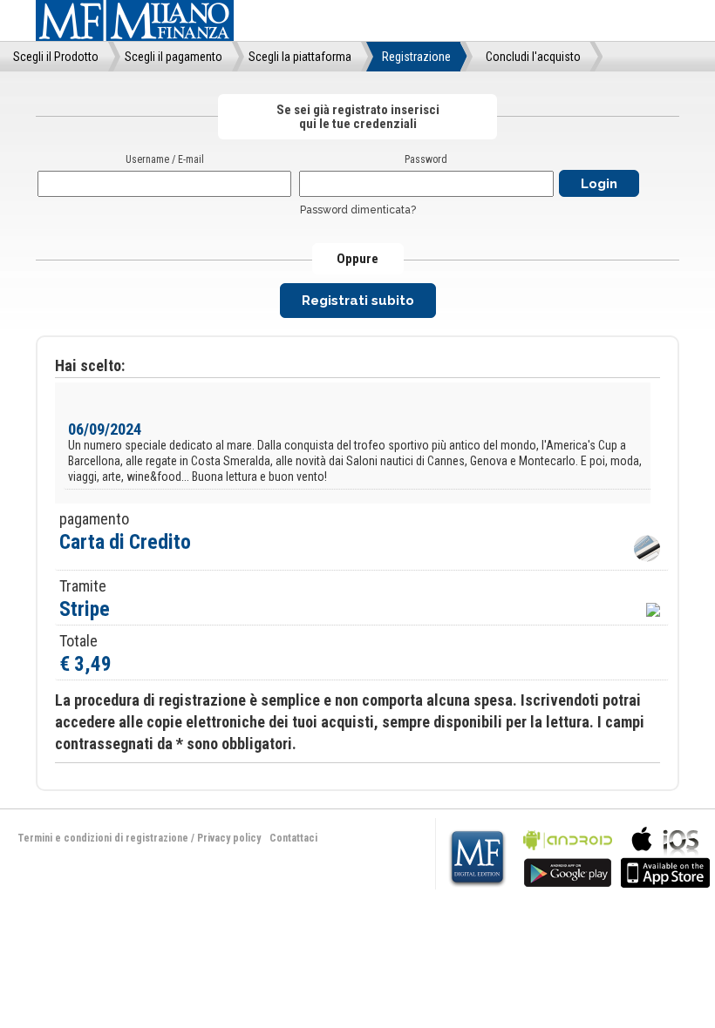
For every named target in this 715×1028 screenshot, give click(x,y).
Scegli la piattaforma (300, 57)
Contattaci (293, 838)
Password (426, 159)
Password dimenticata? (358, 210)
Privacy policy (229, 838)
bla (567, 855)
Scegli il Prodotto (56, 57)
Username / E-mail (165, 159)
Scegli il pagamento (173, 57)
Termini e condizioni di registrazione (102, 838)
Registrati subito (358, 300)
